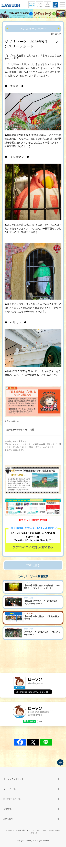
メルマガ (10, 830)
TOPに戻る (33, 565)
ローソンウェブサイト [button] (13, 779)
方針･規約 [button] (8, 819)
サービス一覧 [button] (9, 789)
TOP (60, 762)
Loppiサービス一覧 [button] (11, 799)
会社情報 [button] (7, 809)
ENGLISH (34, 833)
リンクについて (41, 830)
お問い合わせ (55, 830)
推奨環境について (24, 830)
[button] (62, 5)
